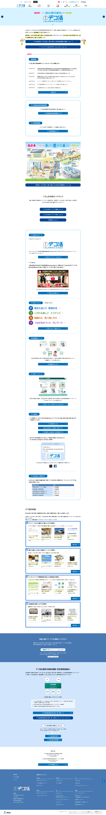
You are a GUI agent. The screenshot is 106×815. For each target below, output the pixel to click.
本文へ (21, 1)
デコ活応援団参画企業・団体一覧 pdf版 (52, 718)
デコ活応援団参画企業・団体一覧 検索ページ (53, 713)
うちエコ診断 (58, 783)
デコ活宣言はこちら (53, 424)
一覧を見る (53, 92)
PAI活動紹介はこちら (53, 364)
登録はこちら (52, 650)
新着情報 (15, 774)
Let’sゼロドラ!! (59, 804)
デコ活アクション (39, 5)
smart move (58, 793)
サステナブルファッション (80, 785)
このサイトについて (63, 811)
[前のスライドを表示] (2, 17)
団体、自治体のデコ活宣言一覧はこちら (53, 428)
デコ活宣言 (48, 5)
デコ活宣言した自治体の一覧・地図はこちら (53, 432)
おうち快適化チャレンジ (42, 783)
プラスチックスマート (41, 795)
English (35, 1)
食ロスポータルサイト (41, 793)
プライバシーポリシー (73, 811)
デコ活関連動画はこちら (53, 131)
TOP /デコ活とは (30, 5)
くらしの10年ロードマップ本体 (52, 214)
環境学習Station (78, 804)
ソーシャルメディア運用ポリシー (86, 811)
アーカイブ (15, 779)
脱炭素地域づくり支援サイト (81, 802)
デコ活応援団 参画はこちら (52, 725)
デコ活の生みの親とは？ (53, 293)
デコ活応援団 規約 (53, 736)
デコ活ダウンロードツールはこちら (53, 257)
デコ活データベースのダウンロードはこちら (53, 404)
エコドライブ (58, 802)
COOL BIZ (77, 780)
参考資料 (52, 220)
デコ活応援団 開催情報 (53, 740)
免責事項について (98, 811)
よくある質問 (16, 777)
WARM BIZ (77, 783)
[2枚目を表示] (53, 24)
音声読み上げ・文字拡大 (27, 1)
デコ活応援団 (57, 5)
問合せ (86, 5)
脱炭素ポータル (78, 799)
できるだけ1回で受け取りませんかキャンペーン (62, 796)
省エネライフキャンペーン (42, 780)
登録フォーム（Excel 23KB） (53, 656)
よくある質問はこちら (53, 764)
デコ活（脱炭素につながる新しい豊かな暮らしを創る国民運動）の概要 (52, 41)
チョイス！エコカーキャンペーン (62, 799)
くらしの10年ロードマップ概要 (52, 209)
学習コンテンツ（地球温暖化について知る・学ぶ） (82, 796)
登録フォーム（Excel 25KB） (53, 732)
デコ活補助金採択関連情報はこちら (53, 113)
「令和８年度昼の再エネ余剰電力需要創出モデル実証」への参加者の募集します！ (52, 73)
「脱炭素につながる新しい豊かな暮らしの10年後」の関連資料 (52, 185)
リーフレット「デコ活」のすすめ (52, 47)
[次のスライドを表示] (104, 17)
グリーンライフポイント (80, 793)
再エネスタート (40, 785)
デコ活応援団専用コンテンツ (73, 1)
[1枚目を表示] (52, 24)
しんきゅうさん (59, 780)
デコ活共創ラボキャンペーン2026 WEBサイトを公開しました (49, 87)
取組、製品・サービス (67, 5)
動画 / (76, 5)
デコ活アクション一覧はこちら (53, 328)
